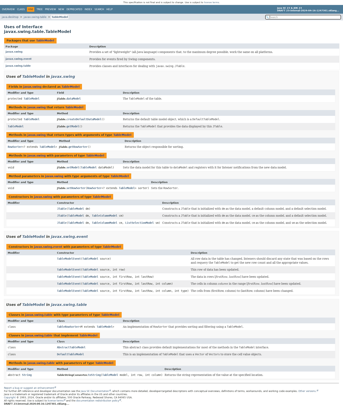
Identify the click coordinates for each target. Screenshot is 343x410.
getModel (72, 126)
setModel (72, 167)
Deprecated (74, 9)
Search (99, 9)
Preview (50, 9)
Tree (40, 9)
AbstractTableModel (71, 347)
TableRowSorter (68, 326)
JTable (61, 208)
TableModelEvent (69, 258)
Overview (8, 9)
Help (109, 9)
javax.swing (14, 51)
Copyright (10, 397)
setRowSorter (76, 188)
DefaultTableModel (70, 354)
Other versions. (307, 391)
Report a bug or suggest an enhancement (29, 388)
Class (21, 9)
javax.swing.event (19, 58)
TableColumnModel (104, 215)
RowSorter (15, 146)
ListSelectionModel (139, 222)
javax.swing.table (35, 16)
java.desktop (10, 16)
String (27, 374)
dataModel (73, 98)
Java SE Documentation (95, 391)
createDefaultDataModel (83, 119)
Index (88, 9)
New (61, 9)
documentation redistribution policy (97, 400)
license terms (211, 2)
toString (94, 374)
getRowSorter (78, 146)
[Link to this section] (77, 76)
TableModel (60, 16)
